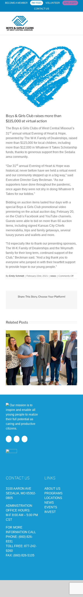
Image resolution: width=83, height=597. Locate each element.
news (53, 276)
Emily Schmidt (16, 276)
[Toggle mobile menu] (75, 23)
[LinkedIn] (24, 439)
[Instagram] (16, 439)
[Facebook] (9, 439)
